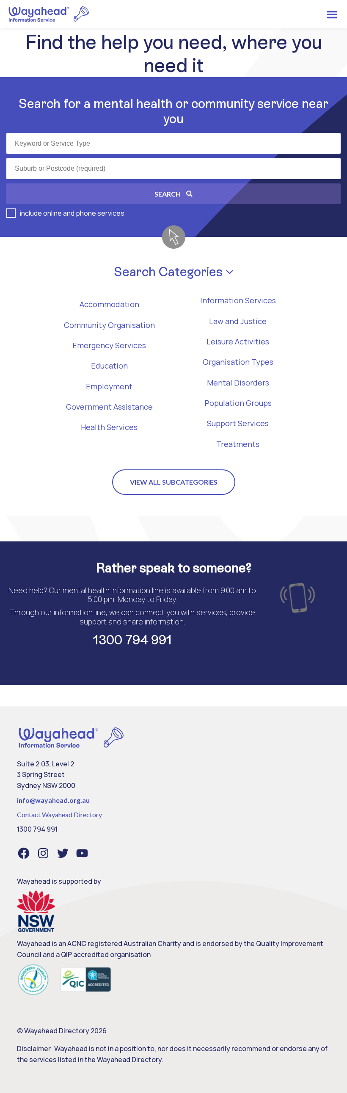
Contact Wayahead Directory (59, 814)
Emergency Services (109, 345)
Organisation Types (238, 362)
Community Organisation (109, 325)
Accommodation (109, 304)
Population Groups (238, 403)
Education (109, 366)
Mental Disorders (238, 382)
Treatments (237, 444)
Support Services (238, 423)
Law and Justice (238, 321)
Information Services (238, 300)
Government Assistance (109, 407)
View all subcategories (174, 482)
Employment (109, 386)
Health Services (109, 427)
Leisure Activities (238, 341)
